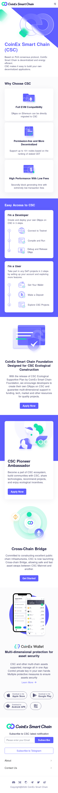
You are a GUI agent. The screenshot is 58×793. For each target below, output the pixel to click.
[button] (29, 760)
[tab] (29, 760)
